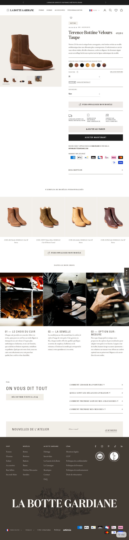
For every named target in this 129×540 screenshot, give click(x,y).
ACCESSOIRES (60, 10)
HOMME (49, 10)
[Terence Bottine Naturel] (87, 65)
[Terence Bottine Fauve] (76, 65)
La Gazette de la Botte (52, 461)
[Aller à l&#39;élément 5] (38, 79)
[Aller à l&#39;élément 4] (30, 80)
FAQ (45, 479)
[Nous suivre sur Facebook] (95, 446)
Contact (47, 474)
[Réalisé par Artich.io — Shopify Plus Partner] (67, 530)
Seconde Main (11, 474)
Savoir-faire (48, 456)
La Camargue (49, 465)
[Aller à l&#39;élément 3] (22, 80)
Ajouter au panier (95, 129)
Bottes (25, 451)
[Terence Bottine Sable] (93, 65)
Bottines (26, 456)
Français (28, 530)
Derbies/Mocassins (30, 470)
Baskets (25, 461)
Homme (9, 456)
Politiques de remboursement (77, 470)
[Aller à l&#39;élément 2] (14, 80)
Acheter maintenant (95, 137)
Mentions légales (72, 451)
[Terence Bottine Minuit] (99, 65)
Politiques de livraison (74, 465)
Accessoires (10, 465)
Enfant (8, 461)
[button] (77, 72)
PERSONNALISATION (75, 10)
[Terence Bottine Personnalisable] (104, 65)
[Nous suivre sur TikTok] (115, 446)
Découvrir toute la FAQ (25, 397)
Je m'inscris (111, 430)
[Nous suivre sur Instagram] (102, 446)
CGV (68, 456)
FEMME (41, 10)
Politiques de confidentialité (76, 461)
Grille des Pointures (116, 72)
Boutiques (47, 470)
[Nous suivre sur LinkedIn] (121, 446)
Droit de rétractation (74, 474)
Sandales (26, 474)
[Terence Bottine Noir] (82, 65)
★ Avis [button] (126, 272)
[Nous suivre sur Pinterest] (108, 446)
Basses (25, 465)
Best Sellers (10, 470)
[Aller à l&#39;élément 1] (6, 80)
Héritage (47, 451)
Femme (9, 451)
